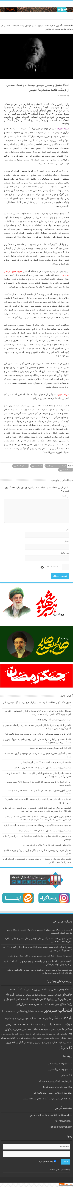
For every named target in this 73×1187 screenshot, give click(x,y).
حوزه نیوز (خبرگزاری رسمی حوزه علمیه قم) (52, 1093)
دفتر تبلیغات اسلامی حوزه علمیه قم (55, 1081)
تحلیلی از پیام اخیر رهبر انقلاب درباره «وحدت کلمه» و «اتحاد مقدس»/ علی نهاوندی (38, 801)
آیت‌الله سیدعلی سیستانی (49, 995)
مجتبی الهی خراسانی (33, 1034)
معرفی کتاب (43, 1038)
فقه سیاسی (54, 1034)
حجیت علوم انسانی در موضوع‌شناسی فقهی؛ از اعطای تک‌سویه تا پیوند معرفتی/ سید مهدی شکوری (38, 775)
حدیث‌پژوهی (23, 1018)
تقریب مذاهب (44, 1018)
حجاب (33, 1019)
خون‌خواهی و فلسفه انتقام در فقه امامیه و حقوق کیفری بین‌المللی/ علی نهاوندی (37, 838)
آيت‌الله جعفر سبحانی (61, 989)
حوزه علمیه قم (36, 1025)
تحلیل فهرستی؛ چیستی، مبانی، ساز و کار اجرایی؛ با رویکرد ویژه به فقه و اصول (37, 852)
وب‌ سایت (64, 553)
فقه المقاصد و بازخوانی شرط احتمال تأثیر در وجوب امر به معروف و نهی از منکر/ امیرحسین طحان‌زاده (37, 741)
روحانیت (52, 1029)
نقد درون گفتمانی (16, 1038)
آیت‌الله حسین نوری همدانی (38, 989)
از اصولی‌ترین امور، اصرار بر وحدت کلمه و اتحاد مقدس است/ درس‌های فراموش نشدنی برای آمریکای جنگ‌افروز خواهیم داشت (38, 818)
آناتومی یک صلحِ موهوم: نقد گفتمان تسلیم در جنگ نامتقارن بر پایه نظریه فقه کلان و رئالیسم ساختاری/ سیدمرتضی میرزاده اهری (36, 809)
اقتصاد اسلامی (42, 1004)
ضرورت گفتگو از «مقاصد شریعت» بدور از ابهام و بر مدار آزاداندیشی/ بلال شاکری (37, 704)
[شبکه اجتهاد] (36, 10)
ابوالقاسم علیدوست (40, 999)
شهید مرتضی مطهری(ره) (56, 465)
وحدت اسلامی (65, 469)
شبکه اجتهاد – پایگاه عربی (60, 1069)
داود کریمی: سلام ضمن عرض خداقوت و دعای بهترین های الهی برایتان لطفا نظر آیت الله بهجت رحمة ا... (39, 971)
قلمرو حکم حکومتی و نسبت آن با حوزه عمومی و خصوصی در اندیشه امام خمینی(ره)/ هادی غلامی (37, 860)
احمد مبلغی (21, 1000)
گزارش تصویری (14, 1042)
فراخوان (9, 1029)
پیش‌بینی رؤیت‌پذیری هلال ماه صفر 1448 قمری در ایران (45, 831)
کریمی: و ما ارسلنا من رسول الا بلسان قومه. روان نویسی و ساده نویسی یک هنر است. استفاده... (39, 931)
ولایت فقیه (58, 1043)
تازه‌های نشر (62, 1018)
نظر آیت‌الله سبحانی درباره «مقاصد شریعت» (50, 748)
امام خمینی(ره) (24, 1004)
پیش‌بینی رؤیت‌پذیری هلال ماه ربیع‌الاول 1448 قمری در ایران (43, 768)
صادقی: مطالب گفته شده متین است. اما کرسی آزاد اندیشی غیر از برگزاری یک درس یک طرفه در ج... (37, 948)
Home (67, 25)
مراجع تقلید (54, 1038)
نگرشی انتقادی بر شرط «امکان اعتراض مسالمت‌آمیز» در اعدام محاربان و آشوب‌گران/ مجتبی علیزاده (37, 727)
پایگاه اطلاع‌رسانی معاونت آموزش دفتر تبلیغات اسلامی (47, 1099)
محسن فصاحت (18, 1034)
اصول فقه (55, 1004)
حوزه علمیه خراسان (58, 1024)
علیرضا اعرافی (20, 1029)
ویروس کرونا (46, 1042)
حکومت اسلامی (20, 1025)
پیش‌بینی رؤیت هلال (32, 1042)
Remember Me (46, 1162)
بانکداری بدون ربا (9, 1011)
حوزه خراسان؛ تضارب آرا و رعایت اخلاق (53, 720)
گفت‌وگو (65, 1048)
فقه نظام (45, 1034)
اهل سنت (39, 1011)
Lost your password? (60, 1170)
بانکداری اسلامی (25, 1011)
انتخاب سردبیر (57, 1011)
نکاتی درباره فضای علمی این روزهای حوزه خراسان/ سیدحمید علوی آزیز (38, 734)
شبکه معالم (66, 1075)
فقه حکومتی (66, 1034)
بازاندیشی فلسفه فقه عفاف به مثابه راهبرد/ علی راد (47, 845)
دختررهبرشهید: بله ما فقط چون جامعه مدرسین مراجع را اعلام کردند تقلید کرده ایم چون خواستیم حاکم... (38, 963)
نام (67, 529)
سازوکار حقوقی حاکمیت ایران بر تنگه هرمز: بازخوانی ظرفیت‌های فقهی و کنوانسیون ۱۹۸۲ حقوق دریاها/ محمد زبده (38, 712)
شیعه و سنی (37, 465)
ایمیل (66, 541)
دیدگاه (65, 496)
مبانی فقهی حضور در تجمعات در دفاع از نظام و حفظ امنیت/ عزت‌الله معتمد (39, 792)
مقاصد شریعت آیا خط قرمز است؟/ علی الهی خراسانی (46, 762)
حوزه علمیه (11, 1018)
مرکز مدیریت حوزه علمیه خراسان (57, 1087)
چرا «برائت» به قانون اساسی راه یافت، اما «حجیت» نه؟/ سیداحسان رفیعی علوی (39, 783)
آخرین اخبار (56, 25)
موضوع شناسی (30, 1038)
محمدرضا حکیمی (20, 465)
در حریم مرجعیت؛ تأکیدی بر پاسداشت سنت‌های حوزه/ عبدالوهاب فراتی (37, 825)
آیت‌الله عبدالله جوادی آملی (26, 995)
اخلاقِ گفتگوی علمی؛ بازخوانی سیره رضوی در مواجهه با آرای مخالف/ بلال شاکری (37, 755)
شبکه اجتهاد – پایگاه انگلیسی (58, 1064)
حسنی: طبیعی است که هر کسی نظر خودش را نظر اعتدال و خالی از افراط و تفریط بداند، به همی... (38, 940)
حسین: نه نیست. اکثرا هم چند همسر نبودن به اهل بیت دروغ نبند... (40, 956)
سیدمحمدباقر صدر (37, 1029)
